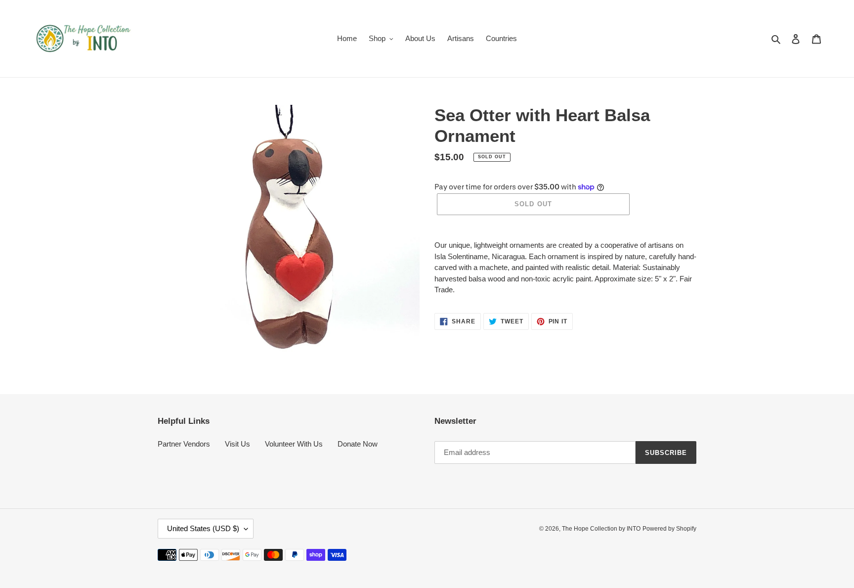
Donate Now (358, 444)
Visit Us (237, 444)
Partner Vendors (184, 444)
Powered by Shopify (669, 528)
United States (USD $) (203, 528)
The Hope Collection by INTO (601, 528)
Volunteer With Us (294, 444)
